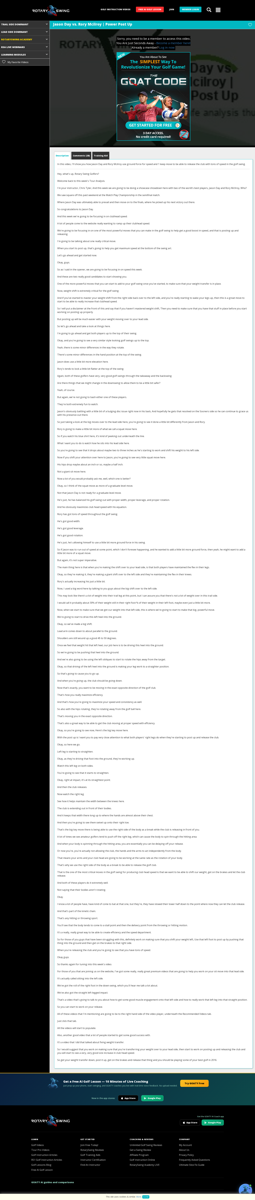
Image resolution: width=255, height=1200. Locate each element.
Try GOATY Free (194, 1083)
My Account (185, 1145)
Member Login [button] (190, 9)
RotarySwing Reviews (92, 1150)
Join (171, 9)
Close (145, 1197)
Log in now (167, 47)
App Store (130, 1098)
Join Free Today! (89, 1145)
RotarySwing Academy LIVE (145, 1164)
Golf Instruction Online (142, 1159)
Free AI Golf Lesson (149, 9)
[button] (218, 10)
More (138, 1196)
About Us (184, 1150)
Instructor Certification (93, 1159)
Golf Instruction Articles (44, 1155)
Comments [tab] (81, 155)
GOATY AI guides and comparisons (52, 1182)
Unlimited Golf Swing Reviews (146, 1145)
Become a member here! (173, 43)
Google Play (154, 1098)
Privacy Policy (186, 1155)
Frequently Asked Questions (194, 1159)
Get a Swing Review (140, 1150)
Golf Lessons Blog (41, 1164)
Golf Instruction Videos (115, 9)
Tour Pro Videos (40, 1150)
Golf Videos (37, 1145)
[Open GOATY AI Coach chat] (245, 1190)
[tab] (62, 156)
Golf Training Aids (90, 1155)
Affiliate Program (139, 1155)
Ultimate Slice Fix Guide (191, 1164)
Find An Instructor (90, 1164)
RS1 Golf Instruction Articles (46, 1159)
